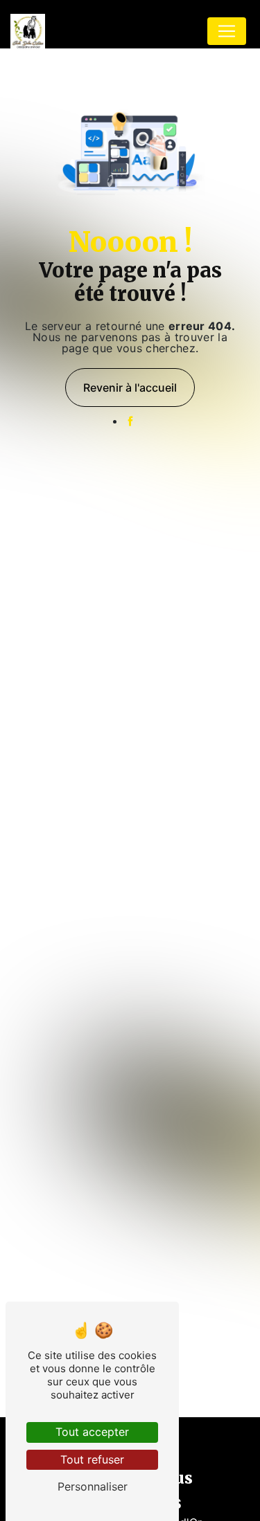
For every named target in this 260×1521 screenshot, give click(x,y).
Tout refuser (92, 1459)
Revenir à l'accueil (130, 387)
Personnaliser (93, 1486)
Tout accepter (92, 1432)
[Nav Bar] (226, 31)
